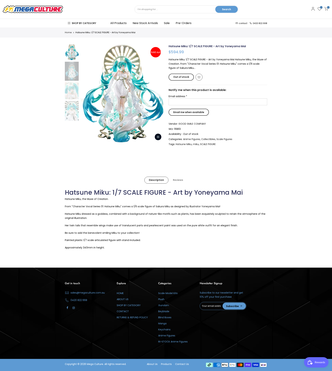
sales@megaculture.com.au (88, 292)
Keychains (164, 329)
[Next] (157, 93)
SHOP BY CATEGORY (129, 305)
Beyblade (163, 311)
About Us (152, 364)
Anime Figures (191, 139)
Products (166, 364)
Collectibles (208, 139)
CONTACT (123, 311)
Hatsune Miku (184, 144)
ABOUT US (122, 299)
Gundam (163, 305)
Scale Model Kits (168, 293)
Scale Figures (224, 139)
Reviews (178, 180)
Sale (167, 23)
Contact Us (182, 364)
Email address (178, 96)
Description (156, 180)
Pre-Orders (183, 23)
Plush (161, 299)
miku (196, 144)
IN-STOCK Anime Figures (173, 341)
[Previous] (86, 93)
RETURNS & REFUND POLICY (132, 317)
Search (226, 9)
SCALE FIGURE (208, 144)
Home (68, 32)
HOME (120, 293)
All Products (118, 23)
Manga (162, 323)
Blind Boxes (164, 317)
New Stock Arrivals (145, 23)
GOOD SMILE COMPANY (192, 124)
